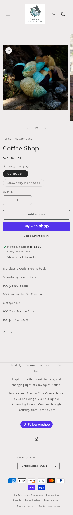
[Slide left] (27, 128)
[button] (8, 13)
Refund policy (32, 500)
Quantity (8, 191)
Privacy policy (52, 500)
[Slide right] (45, 128)
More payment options (37, 236)
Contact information (49, 506)
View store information (22, 257)
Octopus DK (15, 173)
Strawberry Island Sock (25, 184)
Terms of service (26, 506)
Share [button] (11, 332)
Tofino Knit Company (34, 495)
